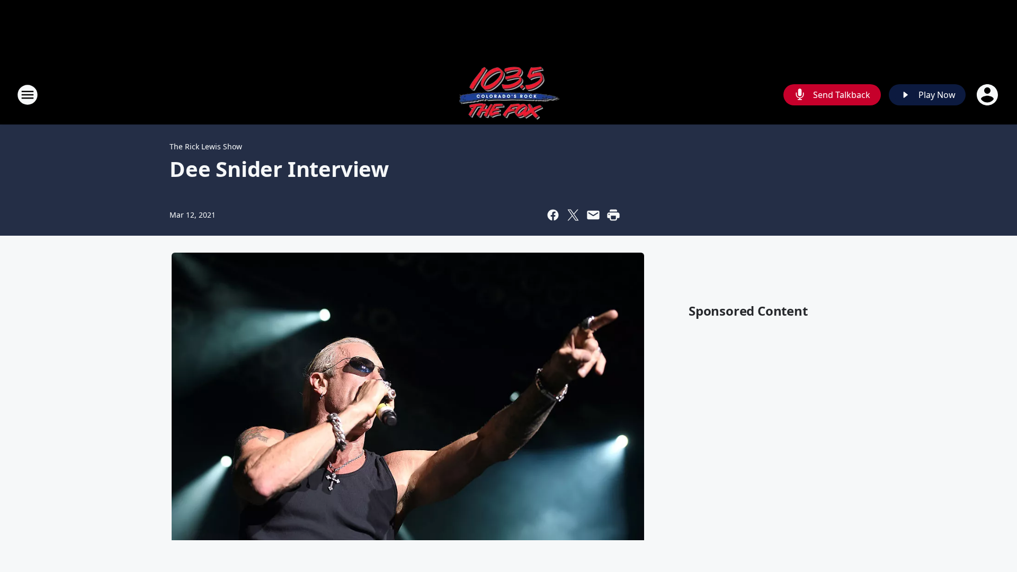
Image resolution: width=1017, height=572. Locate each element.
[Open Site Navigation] (27, 94)
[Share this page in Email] (593, 215)
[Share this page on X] (573, 215)
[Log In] (988, 94)
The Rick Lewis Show (206, 146)
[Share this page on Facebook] (553, 215)
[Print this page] (613, 215)
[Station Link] (508, 94)
